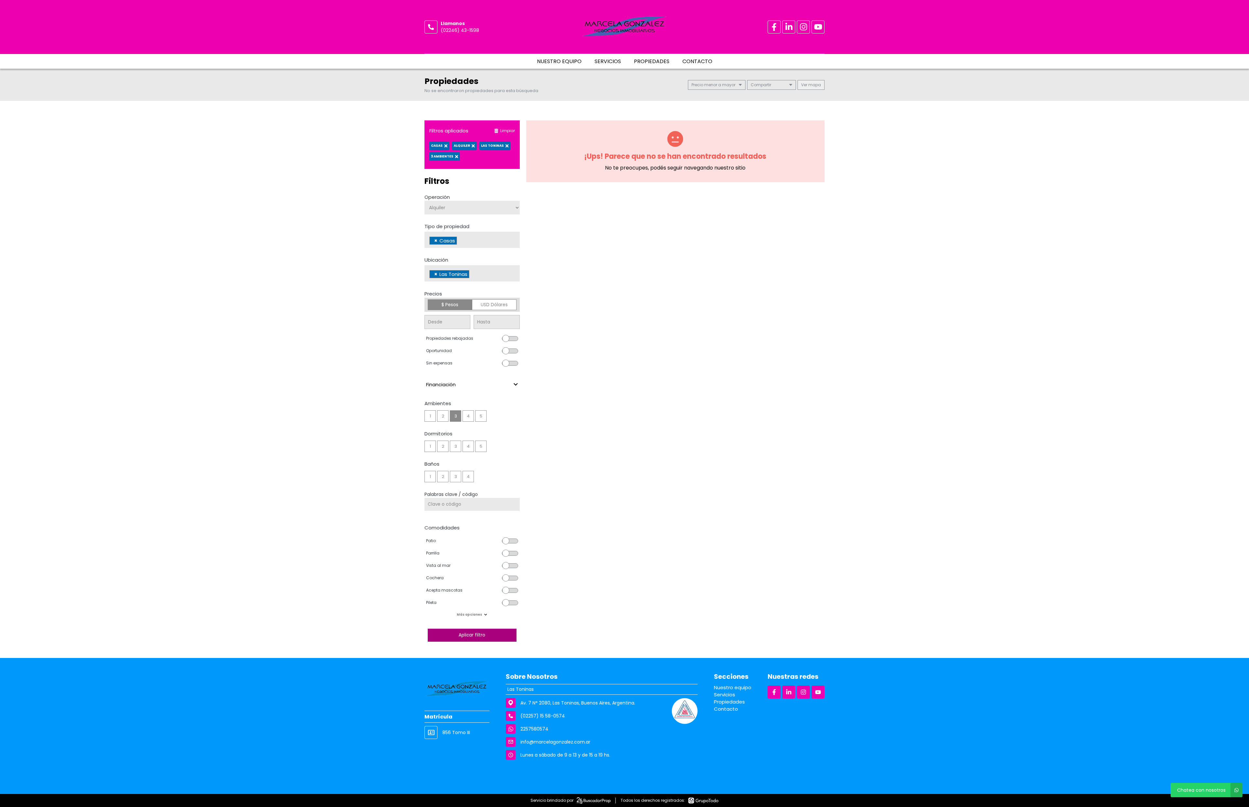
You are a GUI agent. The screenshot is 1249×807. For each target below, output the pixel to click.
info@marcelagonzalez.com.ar (555, 742)
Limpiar (507, 130)
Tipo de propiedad (446, 226)
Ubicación (436, 259)
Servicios (608, 61)
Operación (437, 197)
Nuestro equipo (559, 61)
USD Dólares (494, 304)
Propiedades (651, 61)
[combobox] (472, 240)
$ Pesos (449, 304)
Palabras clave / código (451, 494)
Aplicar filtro (472, 635)
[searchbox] (460, 241)
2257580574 (534, 729)
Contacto (697, 61)
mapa (814, 85)
